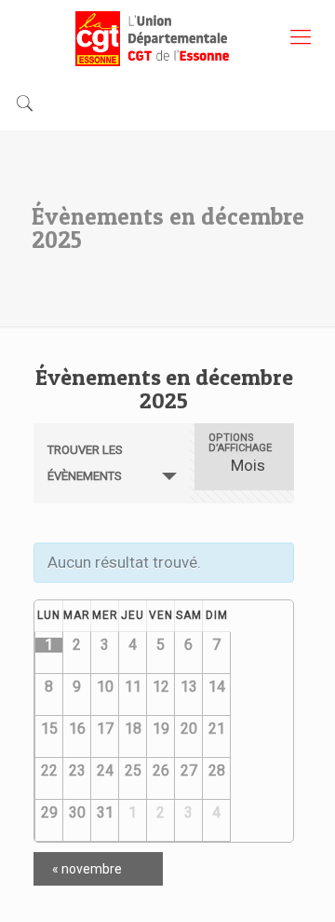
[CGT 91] (167, 37)
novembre (87, 868)
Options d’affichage (240, 443)
